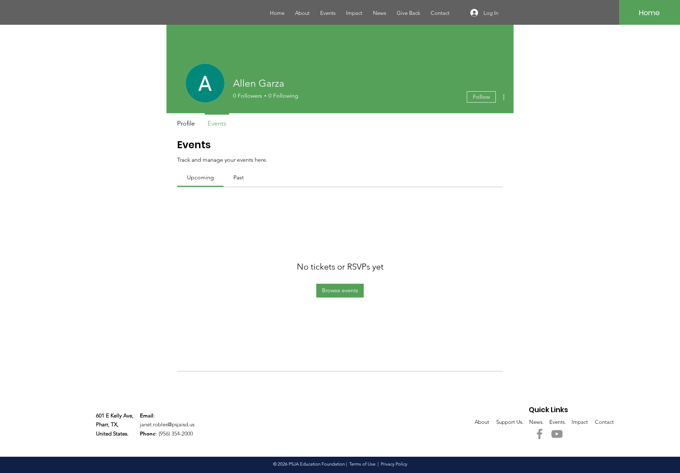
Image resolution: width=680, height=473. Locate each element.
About (485, 422)
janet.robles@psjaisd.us (167, 424)
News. (539, 422)
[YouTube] (557, 434)
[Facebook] (539, 434)
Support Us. (512, 422)
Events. (558, 422)
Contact (604, 422)
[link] (200, 177)
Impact (580, 422)
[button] (354, 13)
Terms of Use (362, 464)
